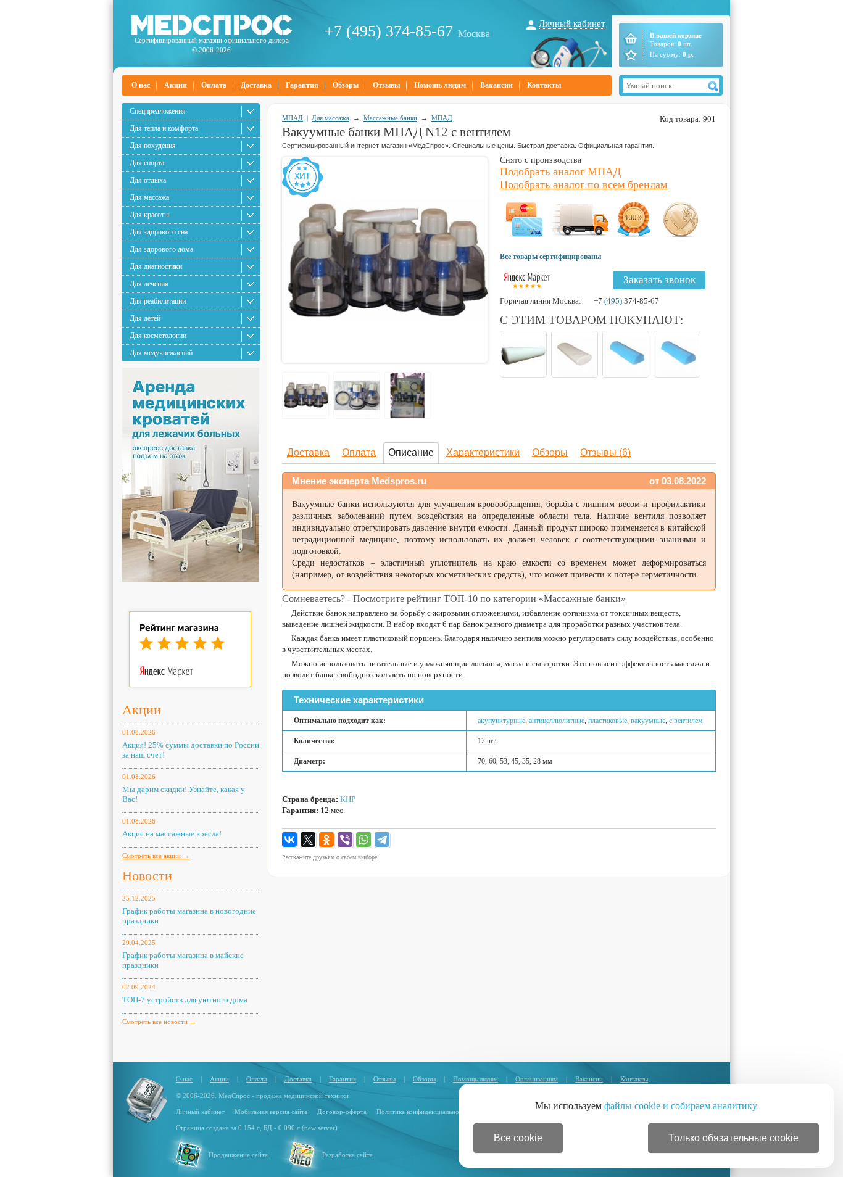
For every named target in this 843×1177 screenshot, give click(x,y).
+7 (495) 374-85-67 (389, 31)
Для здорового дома (161, 249)
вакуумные (648, 720)
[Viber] (346, 840)
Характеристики (483, 452)
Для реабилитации (158, 301)
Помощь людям (440, 85)
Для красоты (149, 214)
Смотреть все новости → (159, 1021)
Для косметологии (158, 335)
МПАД (292, 118)
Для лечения (149, 283)
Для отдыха (148, 180)
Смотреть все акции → (155, 855)
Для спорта (147, 163)
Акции (175, 85)
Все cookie (518, 1138)
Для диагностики (156, 266)
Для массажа (149, 197)
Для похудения (153, 145)
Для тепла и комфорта (164, 128)
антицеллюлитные (556, 720)
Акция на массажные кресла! (172, 833)
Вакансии (496, 85)
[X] (309, 840)
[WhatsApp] (364, 840)
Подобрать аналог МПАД (560, 171)
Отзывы (386, 85)
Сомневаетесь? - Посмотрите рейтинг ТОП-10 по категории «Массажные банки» (454, 598)
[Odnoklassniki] (327, 840)
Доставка (256, 85)
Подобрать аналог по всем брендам (583, 184)
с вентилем (686, 720)
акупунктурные (501, 720)
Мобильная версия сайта (271, 1111)
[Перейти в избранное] (630, 54)
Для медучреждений (161, 353)
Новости (147, 875)
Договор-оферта (342, 1111)
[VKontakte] (290, 840)
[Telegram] (383, 840)
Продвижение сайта (238, 1154)
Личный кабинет (572, 23)
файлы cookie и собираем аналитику (680, 1106)
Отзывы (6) (605, 452)
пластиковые (607, 720)
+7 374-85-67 (626, 300)
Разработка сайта (347, 1154)
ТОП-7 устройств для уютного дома (184, 999)
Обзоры (346, 85)
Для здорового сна (159, 232)
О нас (140, 85)
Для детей (145, 318)
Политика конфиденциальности (422, 1111)
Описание (411, 452)
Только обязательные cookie (733, 1138)
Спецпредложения (158, 111)
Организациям (536, 1079)
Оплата (213, 85)
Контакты (544, 85)
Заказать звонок (659, 280)
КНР (347, 799)
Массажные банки (390, 118)
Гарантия (302, 85)
